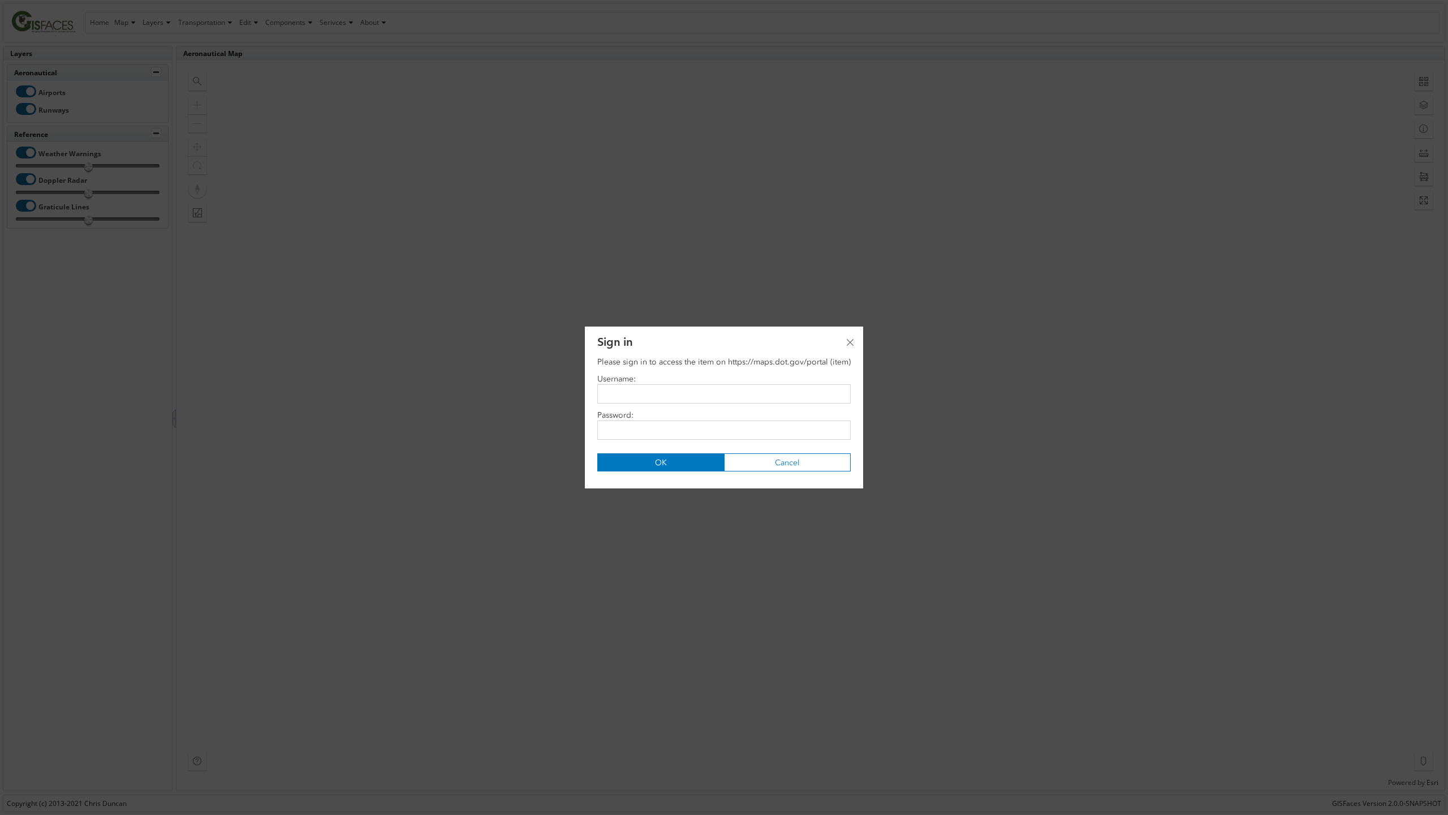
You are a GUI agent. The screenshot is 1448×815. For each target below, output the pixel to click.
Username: (616, 379)
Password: (615, 415)
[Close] (850, 342)
